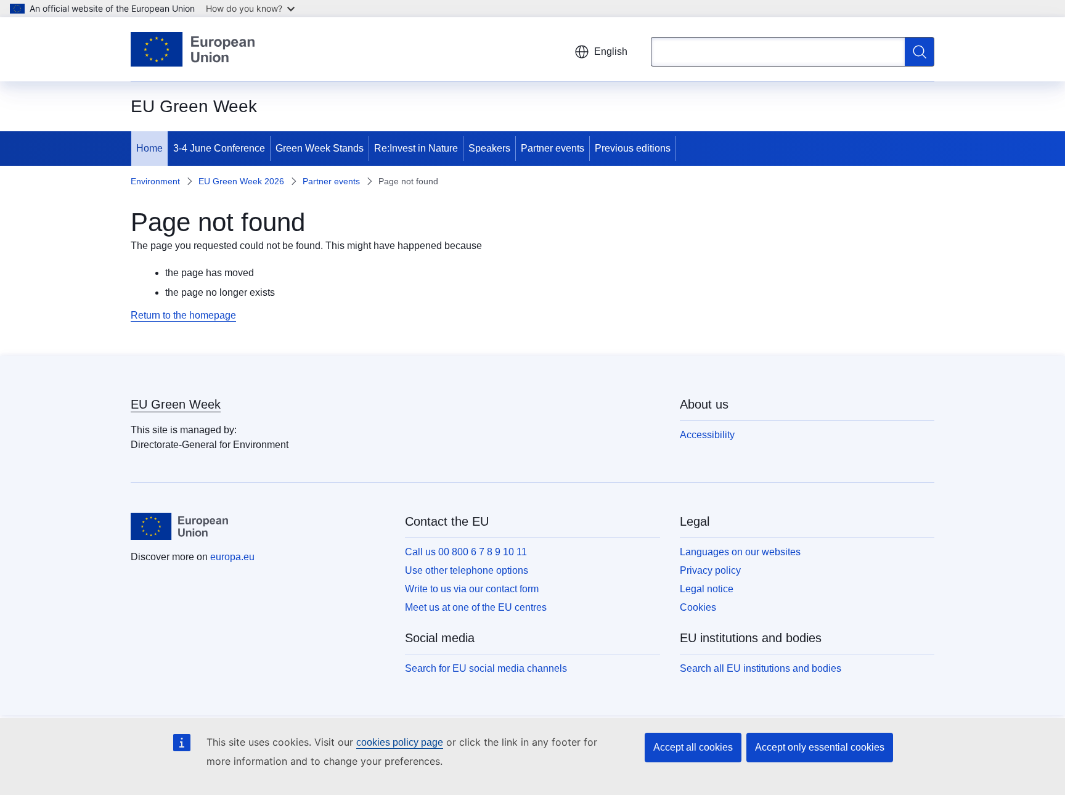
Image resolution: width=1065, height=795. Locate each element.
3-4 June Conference (219, 148)
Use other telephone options (466, 570)
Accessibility (707, 435)
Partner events (552, 148)
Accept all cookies (693, 747)
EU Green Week (176, 404)
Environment (155, 181)
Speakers (489, 148)
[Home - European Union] (193, 49)
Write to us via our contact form (472, 589)
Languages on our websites (740, 552)
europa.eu (232, 557)
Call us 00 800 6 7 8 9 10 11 (466, 552)
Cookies (698, 607)
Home (149, 148)
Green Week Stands (319, 148)
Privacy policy (710, 570)
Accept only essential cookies (819, 747)
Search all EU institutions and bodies (760, 668)
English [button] (610, 51)
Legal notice (706, 589)
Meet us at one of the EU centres (476, 607)
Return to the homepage (183, 315)
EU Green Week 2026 (241, 181)
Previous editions (633, 148)
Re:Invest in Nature (416, 148)
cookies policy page (399, 742)
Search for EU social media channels (486, 668)
